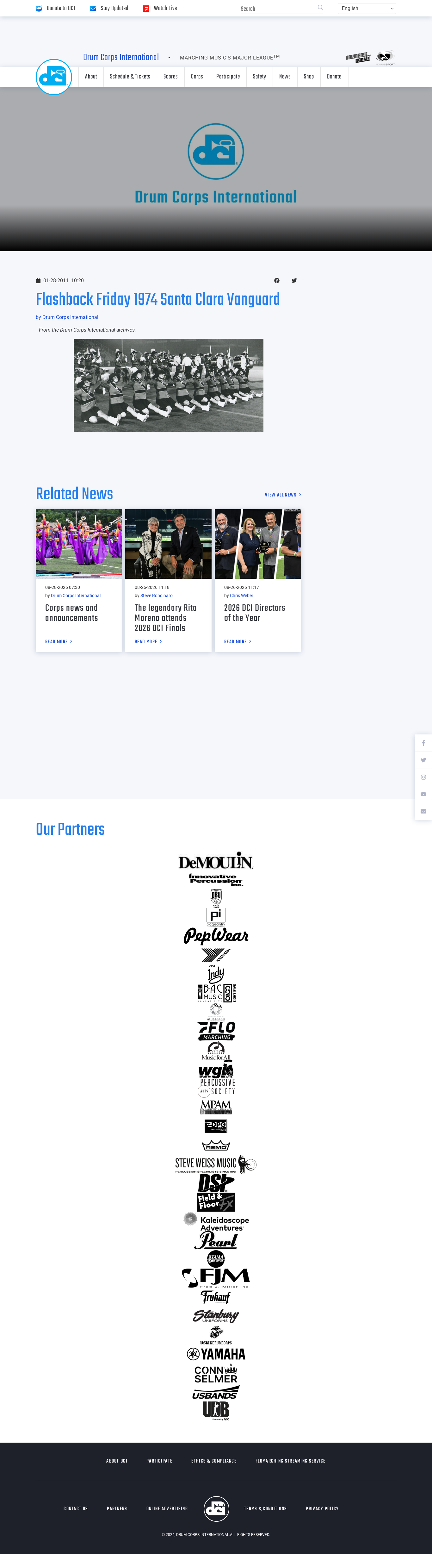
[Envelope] (423, 811)
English (350, 8)
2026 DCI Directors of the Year (255, 613)
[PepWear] (216, 936)
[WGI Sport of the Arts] (216, 1069)
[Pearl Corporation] (216, 1240)
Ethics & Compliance (214, 1461)
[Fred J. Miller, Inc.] (216, 1278)
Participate (228, 77)
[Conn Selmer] (216, 1373)
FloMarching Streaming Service (291, 1461)
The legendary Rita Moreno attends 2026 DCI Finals (166, 618)
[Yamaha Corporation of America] (216, 1354)
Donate (334, 77)
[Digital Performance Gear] (216, 1126)
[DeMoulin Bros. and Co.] (216, 860)
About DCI (116, 1461)
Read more (56, 642)
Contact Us (76, 1509)
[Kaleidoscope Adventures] (216, 1221)
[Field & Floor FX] (216, 1202)
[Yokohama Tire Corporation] (216, 955)
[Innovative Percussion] (216, 879)
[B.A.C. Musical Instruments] (216, 993)
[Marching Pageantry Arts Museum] (216, 1107)
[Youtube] (423, 794)
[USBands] (216, 1391)
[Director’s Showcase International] (216, 1183)
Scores (171, 77)
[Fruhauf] (216, 1297)
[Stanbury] (216, 1316)
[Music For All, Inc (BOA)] (216, 1050)
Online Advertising (167, 1509)
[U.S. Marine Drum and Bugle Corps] (216, 1335)
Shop (309, 77)
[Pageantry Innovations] (216, 917)
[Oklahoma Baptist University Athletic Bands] (216, 898)
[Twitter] (423, 760)
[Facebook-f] (423, 743)
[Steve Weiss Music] (216, 1164)
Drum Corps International (121, 57)
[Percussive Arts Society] (216, 1088)
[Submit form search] (320, 8)
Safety (259, 77)
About (91, 77)
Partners (117, 1509)
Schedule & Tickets (130, 77)
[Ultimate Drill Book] (216, 1410)
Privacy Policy (322, 1509)
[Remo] (216, 1145)
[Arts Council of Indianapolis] (216, 1012)
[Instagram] (423, 777)
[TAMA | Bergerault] (216, 1259)
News (285, 77)
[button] (277, 280)
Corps (197, 77)
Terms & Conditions (265, 1509)
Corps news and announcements (71, 613)
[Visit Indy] (216, 974)
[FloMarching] (216, 1031)
